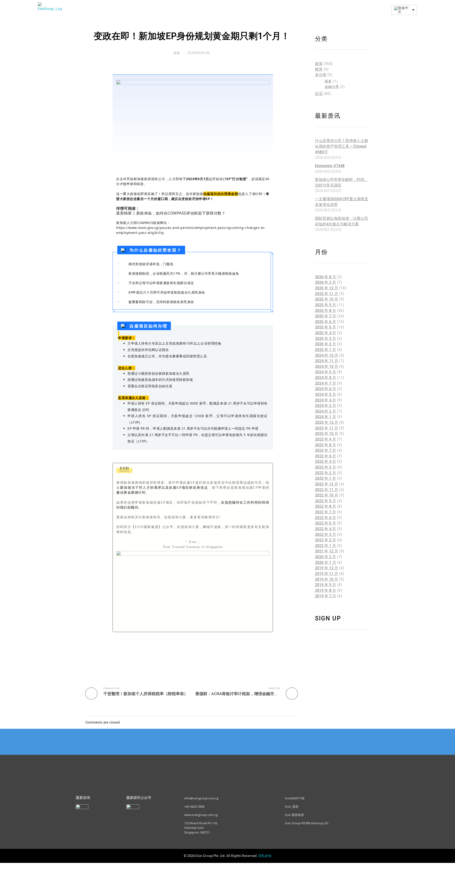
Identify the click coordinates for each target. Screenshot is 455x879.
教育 (319, 69)
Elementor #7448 (330, 166)
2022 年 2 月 (325, 540)
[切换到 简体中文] (227, 867)
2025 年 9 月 (325, 305)
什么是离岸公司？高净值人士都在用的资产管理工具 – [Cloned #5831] (341, 146)
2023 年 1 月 (325, 478)
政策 (176, 53)
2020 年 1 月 (325, 562)
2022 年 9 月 (325, 501)
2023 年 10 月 (326, 433)
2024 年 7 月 (325, 383)
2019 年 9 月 (325, 585)
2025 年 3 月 (325, 338)
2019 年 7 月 (325, 596)
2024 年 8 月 (325, 377)
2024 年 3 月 (325, 405)
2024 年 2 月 (325, 411)
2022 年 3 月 (325, 534)
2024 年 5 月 (325, 394)
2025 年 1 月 (325, 349)
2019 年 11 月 (326, 573)
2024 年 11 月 (326, 361)
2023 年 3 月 (325, 467)
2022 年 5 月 (325, 523)
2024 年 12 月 (326, 355)
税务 (328, 81)
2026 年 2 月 (325, 282)
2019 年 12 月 (326, 568)
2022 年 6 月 (325, 517)
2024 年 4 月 (325, 400)
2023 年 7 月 (325, 450)
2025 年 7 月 (325, 316)
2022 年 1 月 (325, 545)
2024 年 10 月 (326, 366)
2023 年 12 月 (326, 422)
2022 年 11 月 (326, 489)
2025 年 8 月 (325, 310)
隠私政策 (265, 856)
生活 (319, 93)
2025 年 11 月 (326, 293)
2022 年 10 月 (326, 495)
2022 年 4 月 (325, 529)
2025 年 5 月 (325, 327)
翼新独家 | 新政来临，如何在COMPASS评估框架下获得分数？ (170, 213)
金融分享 (332, 87)
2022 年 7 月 (325, 512)
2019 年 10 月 (326, 579)
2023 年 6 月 (325, 456)
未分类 (320, 75)
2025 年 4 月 (325, 333)
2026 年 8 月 (325, 277)
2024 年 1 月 (325, 416)
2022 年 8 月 (325, 506)
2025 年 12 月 (326, 288)
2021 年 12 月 (326, 551)
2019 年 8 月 (325, 590)
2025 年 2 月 (325, 344)
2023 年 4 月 (325, 461)
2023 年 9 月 (325, 439)
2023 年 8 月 (325, 445)
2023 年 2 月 (325, 473)
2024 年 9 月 (325, 372)
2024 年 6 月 (325, 389)
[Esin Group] (50, 9)
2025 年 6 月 (325, 321)
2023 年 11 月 (326, 428)
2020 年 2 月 (325, 557)
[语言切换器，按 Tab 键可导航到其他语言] (404, 10)
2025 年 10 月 (326, 299)
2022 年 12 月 (326, 484)
